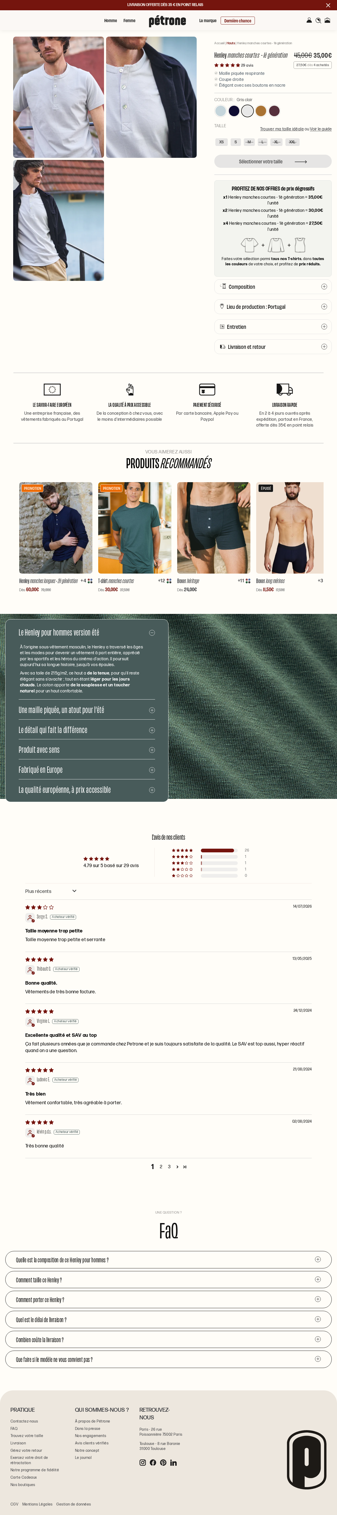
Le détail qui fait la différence (53, 729)
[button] (227, 65)
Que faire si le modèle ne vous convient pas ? (54, 1359)
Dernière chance (237, 20)
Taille (273, 128)
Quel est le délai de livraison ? (41, 1319)
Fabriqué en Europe (40, 769)
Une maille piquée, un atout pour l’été (61, 709)
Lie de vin (274, 111)
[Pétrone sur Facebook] (153, 1462)
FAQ (14, 1428)
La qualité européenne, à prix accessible (65, 789)
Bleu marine (234, 111)
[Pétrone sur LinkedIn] (173, 1462)
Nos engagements (90, 1436)
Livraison (18, 1443)
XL (276, 142)
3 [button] (169, 1167)
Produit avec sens (39, 749)
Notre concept (87, 1450)
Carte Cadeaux (24, 1477)
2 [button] (161, 1167)
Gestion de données (73, 1504)
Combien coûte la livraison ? (40, 1339)
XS (221, 142)
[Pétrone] (34, 9)
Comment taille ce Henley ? (39, 1279)
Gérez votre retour (26, 1450)
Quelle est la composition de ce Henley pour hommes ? (62, 1259)
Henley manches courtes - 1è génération (264, 43)
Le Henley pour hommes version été (59, 632)
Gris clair (247, 111)
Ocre (261, 111)
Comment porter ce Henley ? (40, 1299)
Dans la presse (87, 1428)
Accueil (219, 43)
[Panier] (327, 20)
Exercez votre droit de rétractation (29, 1460)
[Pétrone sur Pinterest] (163, 1462)
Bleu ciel (220, 111)
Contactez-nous (24, 1421)
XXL (292, 142)
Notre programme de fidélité (35, 1470)
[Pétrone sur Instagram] (143, 1462)
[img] (39, 907)
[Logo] (167, 23)
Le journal (83, 1457)
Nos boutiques (23, 1485)
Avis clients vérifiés (91, 1443)
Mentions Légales (37, 1504)
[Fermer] (321, 9)
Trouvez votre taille (27, 1436)
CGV (14, 1504)
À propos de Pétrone (92, 1421)
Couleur (233, 99)
